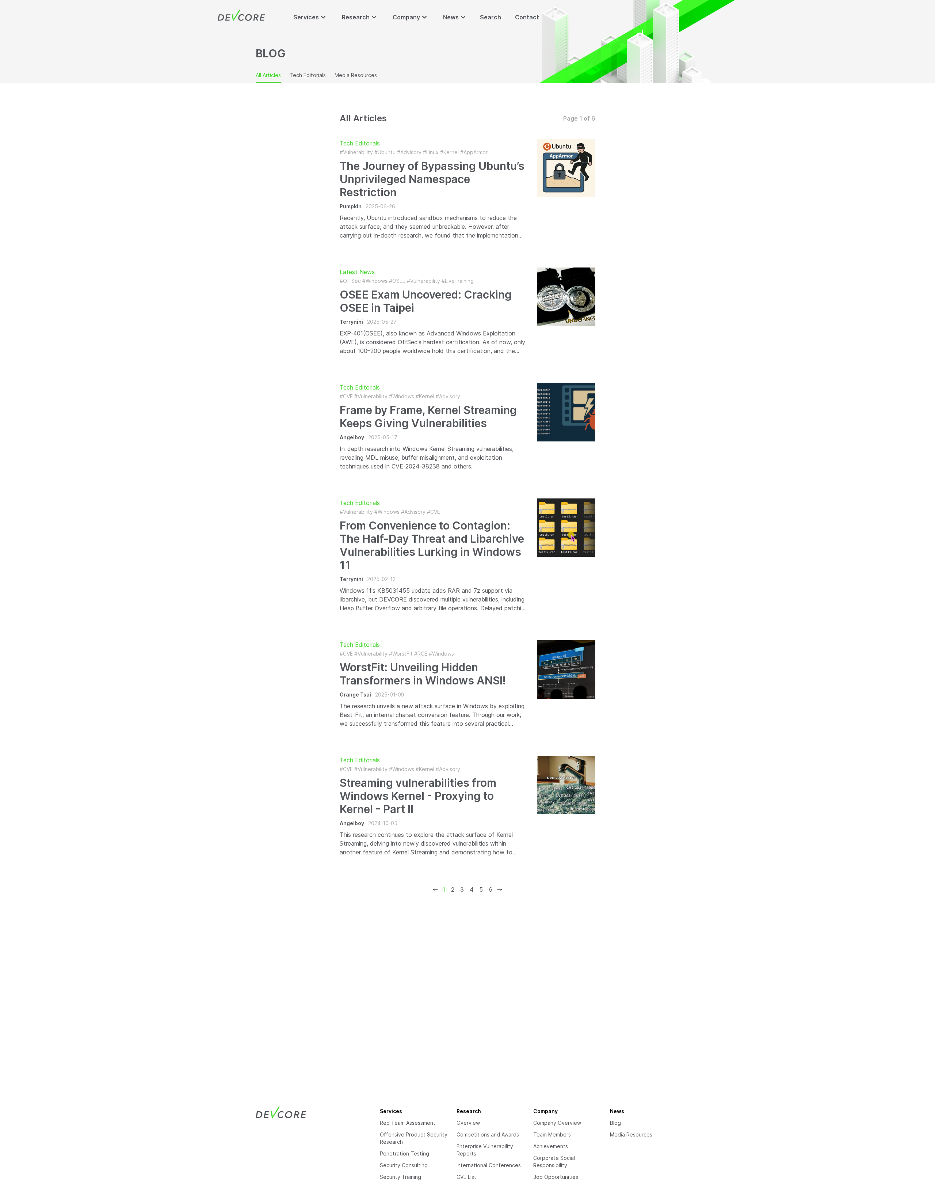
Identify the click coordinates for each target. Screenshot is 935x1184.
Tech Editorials (308, 75)
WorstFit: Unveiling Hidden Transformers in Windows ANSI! (423, 674)
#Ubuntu (385, 152)
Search (490, 17)
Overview (468, 1123)
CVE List (466, 1177)
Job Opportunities (555, 1177)
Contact (527, 17)
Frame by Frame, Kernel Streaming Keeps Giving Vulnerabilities (428, 416)
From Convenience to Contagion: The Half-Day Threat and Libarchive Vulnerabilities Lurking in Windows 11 (432, 545)
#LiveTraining (458, 281)
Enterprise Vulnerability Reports (485, 1150)
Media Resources (356, 75)
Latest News (357, 272)
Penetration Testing (404, 1153)
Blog (615, 1123)
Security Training (400, 1177)
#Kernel (449, 152)
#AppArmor (474, 152)
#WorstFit (401, 653)
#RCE (420, 653)
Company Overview (557, 1123)
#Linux (431, 152)
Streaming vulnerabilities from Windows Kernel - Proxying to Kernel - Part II (418, 796)
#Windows (375, 281)
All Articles (268, 75)
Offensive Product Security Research (413, 1138)
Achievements (550, 1146)
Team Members (552, 1134)
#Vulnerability (356, 152)
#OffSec (350, 281)
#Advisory (409, 152)
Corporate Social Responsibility (554, 1161)
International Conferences (489, 1165)
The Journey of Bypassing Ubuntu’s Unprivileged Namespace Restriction (432, 179)
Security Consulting (404, 1165)
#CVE (346, 396)
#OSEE (397, 281)
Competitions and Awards (488, 1134)
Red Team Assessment (407, 1123)
